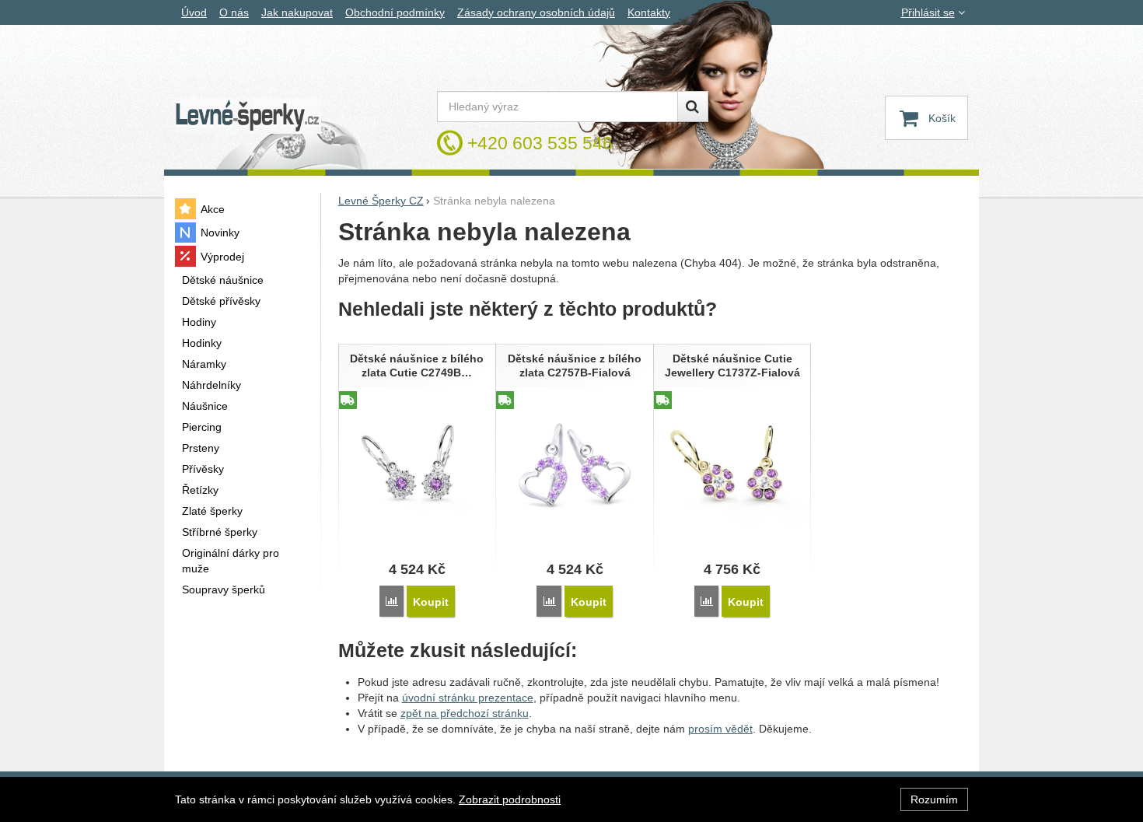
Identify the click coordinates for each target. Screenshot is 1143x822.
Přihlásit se (928, 12)
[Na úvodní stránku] (248, 116)
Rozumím (934, 799)
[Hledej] (692, 106)
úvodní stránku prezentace (467, 697)
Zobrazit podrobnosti (510, 799)
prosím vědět (720, 728)
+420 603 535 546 (540, 143)
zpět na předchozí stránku (464, 713)
